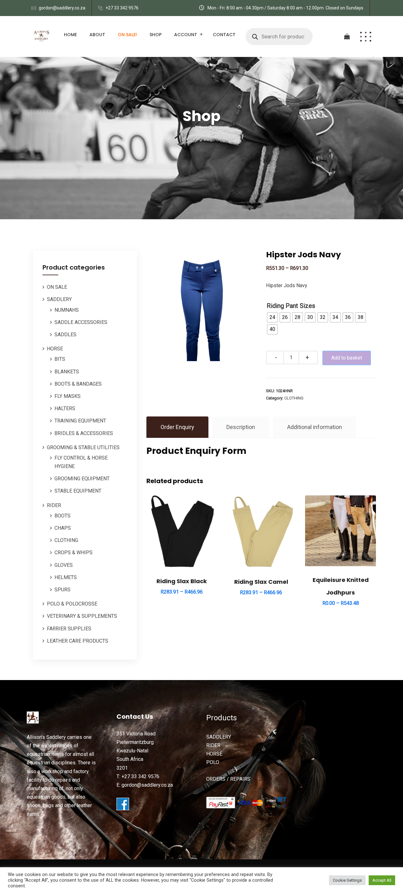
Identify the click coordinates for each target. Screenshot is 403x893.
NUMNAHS (66, 310)
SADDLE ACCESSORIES (80, 322)
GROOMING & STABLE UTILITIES (83, 447)
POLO (212, 762)
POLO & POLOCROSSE (72, 604)
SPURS (62, 590)
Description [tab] (240, 427)
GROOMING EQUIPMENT (82, 479)
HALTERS (64, 408)
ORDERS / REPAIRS (228, 779)
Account (185, 34)
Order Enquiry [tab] (177, 427)
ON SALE (57, 287)
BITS (59, 359)
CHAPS (62, 528)
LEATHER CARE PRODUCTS (77, 641)
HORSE (55, 349)
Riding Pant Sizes (291, 306)
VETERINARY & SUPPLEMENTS (82, 616)
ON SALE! (127, 34)
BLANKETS (66, 372)
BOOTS (62, 516)
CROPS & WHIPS (73, 552)
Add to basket (346, 358)
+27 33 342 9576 (122, 7)
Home (70, 34)
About (97, 34)
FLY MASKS (67, 396)
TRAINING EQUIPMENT (80, 421)
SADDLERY (59, 299)
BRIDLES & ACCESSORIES (83, 433)
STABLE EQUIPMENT (77, 491)
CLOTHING (66, 540)
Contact (224, 34)
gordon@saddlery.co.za (62, 7)
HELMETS (65, 577)
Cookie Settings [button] (347, 880)
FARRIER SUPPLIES (69, 629)
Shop (156, 34)
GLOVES (63, 565)
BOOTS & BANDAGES (78, 384)
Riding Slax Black (181, 581)
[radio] (272, 317)
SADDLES (65, 335)
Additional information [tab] (314, 427)
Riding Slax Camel (261, 582)
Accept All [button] (381, 880)
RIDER (54, 505)
